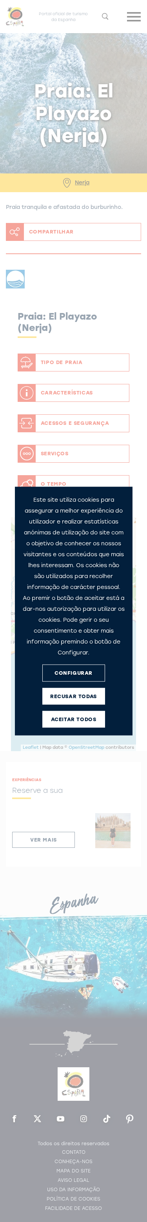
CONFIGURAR (73, 673)
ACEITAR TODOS (73, 719)
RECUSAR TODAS (73, 696)
